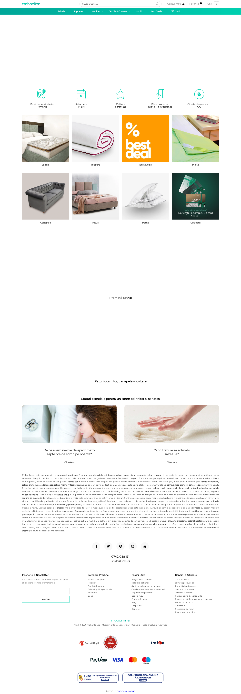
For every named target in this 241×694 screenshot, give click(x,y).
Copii (90, 596)
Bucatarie (92, 592)
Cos (212, 3)
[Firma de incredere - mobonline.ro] (110, 649)
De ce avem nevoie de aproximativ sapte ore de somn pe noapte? (69, 452)
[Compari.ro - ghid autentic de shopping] (134, 648)
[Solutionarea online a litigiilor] (142, 678)
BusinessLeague (126, 691)
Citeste (69, 462)
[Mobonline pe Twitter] (108, 546)
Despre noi (136, 605)
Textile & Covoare (96, 586)
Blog (133, 602)
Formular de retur (184, 602)
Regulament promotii (142, 592)
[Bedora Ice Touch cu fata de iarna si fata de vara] (120, 342)
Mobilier (92, 583)
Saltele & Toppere (96, 579)
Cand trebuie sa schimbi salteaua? (172, 452)
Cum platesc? (182, 579)
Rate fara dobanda (140, 583)
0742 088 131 (120, 556)
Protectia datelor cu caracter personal (193, 599)
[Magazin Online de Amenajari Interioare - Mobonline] (31, 3)
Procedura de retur (184, 609)
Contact (135, 609)
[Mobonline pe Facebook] (96, 546)
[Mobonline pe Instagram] (133, 546)
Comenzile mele (139, 599)
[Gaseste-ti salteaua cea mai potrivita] (120, 259)
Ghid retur (180, 605)
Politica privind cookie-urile (188, 596)
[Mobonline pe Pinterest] (120, 546)
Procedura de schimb (185, 612)
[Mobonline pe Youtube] (145, 546)
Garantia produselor (185, 589)
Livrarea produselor (184, 583)
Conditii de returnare (185, 586)
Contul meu (174, 3)
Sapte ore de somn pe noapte (146, 586)
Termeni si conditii (184, 592)
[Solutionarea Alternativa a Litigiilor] (98, 678)
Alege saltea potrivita (141, 579)
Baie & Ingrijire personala (100, 589)
